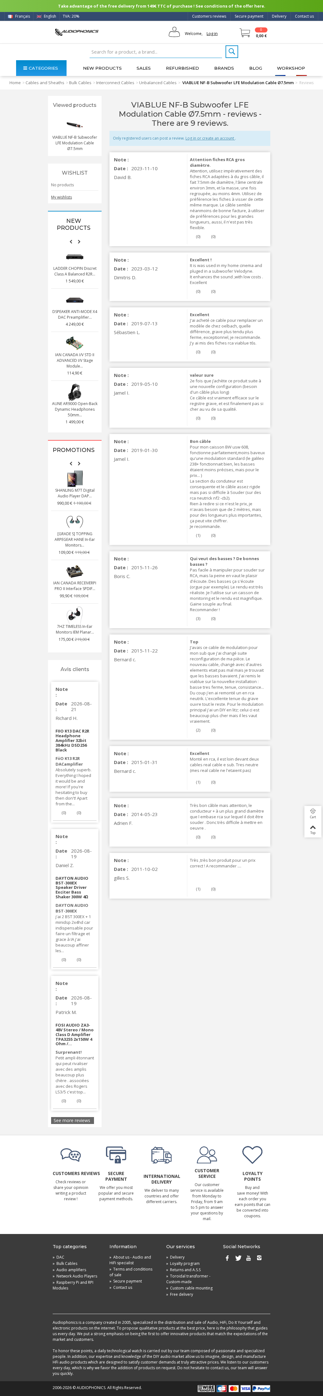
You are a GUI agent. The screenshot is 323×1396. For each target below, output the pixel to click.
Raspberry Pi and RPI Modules (73, 1285)
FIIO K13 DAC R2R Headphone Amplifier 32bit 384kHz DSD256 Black (72, 740)
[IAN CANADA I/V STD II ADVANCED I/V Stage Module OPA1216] (75, 343)
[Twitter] (238, 1258)
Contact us (304, 16)
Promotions (74, 450)
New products (102, 68)
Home (15, 82)
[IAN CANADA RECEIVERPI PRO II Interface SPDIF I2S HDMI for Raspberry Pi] (75, 571)
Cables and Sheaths (45, 82)
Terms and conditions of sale (130, 1271)
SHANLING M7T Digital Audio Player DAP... (75, 493)
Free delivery (179, 1294)
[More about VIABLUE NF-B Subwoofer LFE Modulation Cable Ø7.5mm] (75, 126)
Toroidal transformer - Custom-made (188, 1278)
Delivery (279, 16)
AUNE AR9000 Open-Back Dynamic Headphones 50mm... (74, 409)
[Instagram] (259, 1258)
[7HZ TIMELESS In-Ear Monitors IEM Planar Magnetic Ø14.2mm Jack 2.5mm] (75, 615)
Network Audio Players (75, 1276)
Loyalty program (183, 1263)
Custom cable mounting (189, 1288)
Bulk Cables (80, 82)
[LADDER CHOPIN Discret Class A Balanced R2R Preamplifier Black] (75, 257)
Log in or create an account (210, 138)
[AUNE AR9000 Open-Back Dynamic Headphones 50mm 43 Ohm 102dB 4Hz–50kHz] (75, 392)
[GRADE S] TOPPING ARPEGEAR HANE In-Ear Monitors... (75, 539)
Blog (255, 68)
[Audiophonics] (77, 32)
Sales (144, 68)
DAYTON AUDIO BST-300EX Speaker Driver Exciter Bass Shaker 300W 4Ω (72, 887)
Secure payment (249, 16)
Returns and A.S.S (183, 1269)
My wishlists (61, 197)
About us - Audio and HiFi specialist (130, 1260)
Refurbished (182, 68)
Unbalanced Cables (158, 82)
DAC (58, 1257)
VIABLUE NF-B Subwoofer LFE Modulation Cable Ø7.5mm (74, 143)
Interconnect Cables (115, 82)
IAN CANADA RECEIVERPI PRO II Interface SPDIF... (74, 585)
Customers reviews (209, 16)
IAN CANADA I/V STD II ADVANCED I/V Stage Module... (74, 360)
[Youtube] (248, 1258)
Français (22, 16)
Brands (224, 68)
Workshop (291, 68)
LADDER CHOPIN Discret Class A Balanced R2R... (75, 271)
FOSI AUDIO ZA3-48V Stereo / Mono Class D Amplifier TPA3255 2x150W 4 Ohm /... (75, 1034)
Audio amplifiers (69, 1269)
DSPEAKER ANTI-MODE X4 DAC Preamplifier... (74, 314)
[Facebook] (227, 1258)
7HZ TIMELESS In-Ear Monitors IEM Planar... (75, 629)
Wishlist (75, 173)
